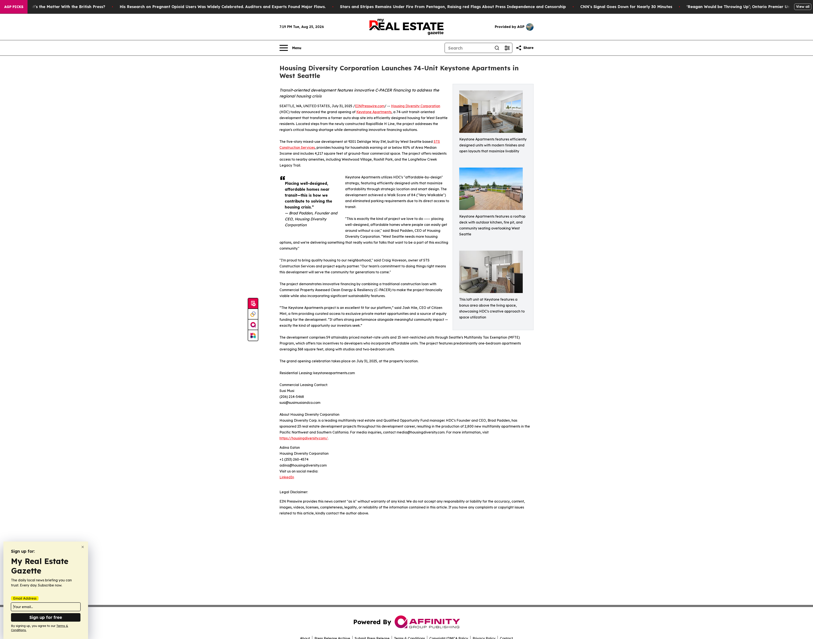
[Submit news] (253, 303)
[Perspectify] (253, 314)
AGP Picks (13, 7)
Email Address (24, 598)
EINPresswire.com (369, 106)
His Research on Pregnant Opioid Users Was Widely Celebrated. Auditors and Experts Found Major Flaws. (223, 6)
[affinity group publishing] (253, 325)
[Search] (497, 48)
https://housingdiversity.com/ (303, 438)
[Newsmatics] (253, 335)
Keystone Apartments (373, 112)
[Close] (83, 547)
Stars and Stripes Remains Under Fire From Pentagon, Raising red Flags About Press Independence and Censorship (453, 6)
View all (802, 6)
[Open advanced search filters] (507, 48)
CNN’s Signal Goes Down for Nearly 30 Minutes (626, 6)
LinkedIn (286, 477)
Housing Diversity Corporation (415, 106)
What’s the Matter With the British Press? (64, 6)
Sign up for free (45, 617)
